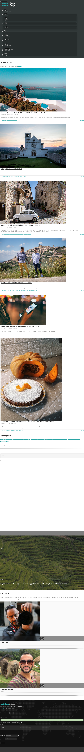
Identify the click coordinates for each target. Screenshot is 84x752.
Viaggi (6, 14)
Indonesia (60, 439)
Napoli (6, 22)
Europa (6, 15)
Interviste (6, 44)
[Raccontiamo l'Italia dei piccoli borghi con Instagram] (42, 202)
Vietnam (6, 28)
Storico (6, 54)
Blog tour (6, 40)
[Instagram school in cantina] (42, 146)
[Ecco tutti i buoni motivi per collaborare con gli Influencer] (42, 89)
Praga (6, 17)
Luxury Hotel (25, 439)
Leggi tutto (82, 120)
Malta (6, 18)
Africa (6, 23)
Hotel (6, 41)
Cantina (7, 176)
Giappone (6, 27)
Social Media (23, 290)
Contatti (6, 57)
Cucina (6, 34)
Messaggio (2, 739)
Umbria (3, 176)
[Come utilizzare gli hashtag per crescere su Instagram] (42, 310)
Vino (4, 176)
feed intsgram (16, 430)
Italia (5, 20)
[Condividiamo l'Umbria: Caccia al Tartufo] (42, 260)
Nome (1, 724)
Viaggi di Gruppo (8, 45)
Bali (47, 439)
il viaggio (7, 3)
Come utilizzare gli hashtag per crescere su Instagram (21, 326)
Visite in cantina (7, 39)
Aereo (6, 55)
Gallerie (5, 13)
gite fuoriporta (25, 176)
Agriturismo (16, 234)
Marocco (6, 24)
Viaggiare (5, 234)
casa (6, 430)
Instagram (6, 46)
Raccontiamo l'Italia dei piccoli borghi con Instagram (21, 225)
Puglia (53, 439)
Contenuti (3, 120)
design (69, 439)
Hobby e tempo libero (9, 49)
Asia (5, 26)
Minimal (6, 53)
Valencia (6, 19)
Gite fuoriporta (7, 36)
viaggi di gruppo (11, 176)
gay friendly (20, 234)
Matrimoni (6, 51)
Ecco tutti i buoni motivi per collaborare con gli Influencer (23, 112)
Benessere (6, 35)
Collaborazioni (7, 50)
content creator (10, 120)
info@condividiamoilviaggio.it (9, 708)
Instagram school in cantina (11, 169)
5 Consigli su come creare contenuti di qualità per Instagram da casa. (27, 422)
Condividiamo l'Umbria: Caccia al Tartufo (16, 283)
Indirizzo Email (3, 735)
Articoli (5, 31)
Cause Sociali (7, 48)
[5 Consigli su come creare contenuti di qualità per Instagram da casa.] (42, 379)
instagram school (16, 176)
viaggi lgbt (14, 439)
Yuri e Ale (10, 114)
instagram (6, 120)
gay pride (73, 439)
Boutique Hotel (44, 439)
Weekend (12, 234)
